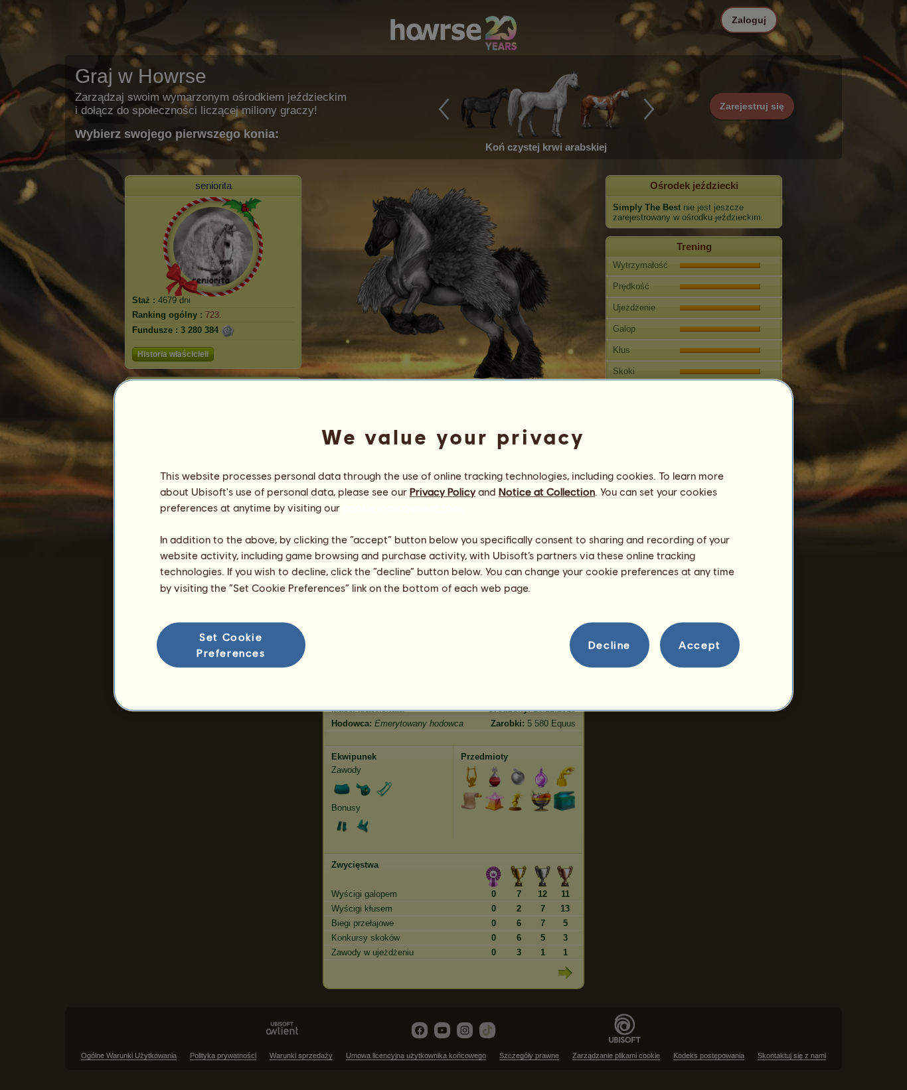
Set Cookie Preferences (231, 644)
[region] (453, 545)
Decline (609, 644)
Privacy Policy (442, 491)
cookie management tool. (403, 507)
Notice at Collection (547, 491)
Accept (700, 644)
